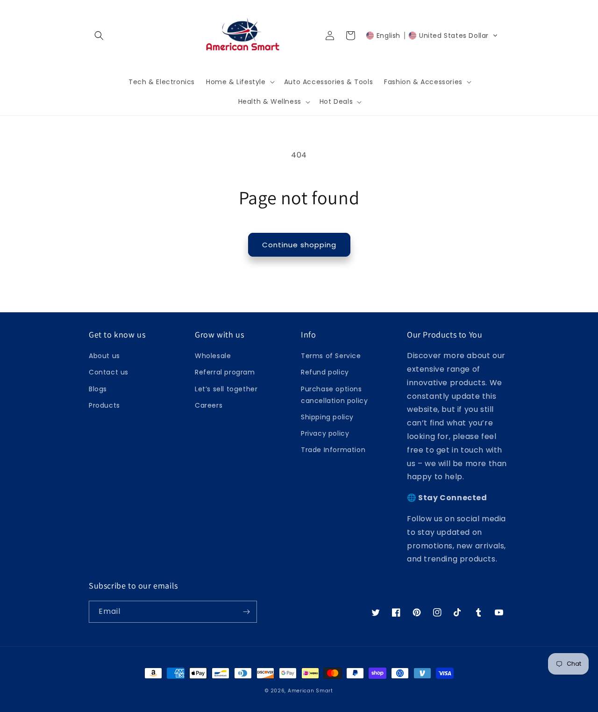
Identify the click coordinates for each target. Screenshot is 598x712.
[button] (99, 35)
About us (104, 355)
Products (104, 405)
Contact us (108, 372)
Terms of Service (331, 355)
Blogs (98, 389)
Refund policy (325, 372)
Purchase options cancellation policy (334, 394)
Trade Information (333, 449)
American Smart (310, 690)
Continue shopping (299, 245)
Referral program (225, 372)
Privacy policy (325, 433)
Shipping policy (327, 417)
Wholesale (213, 355)
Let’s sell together (226, 389)
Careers (208, 405)
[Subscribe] (246, 612)
